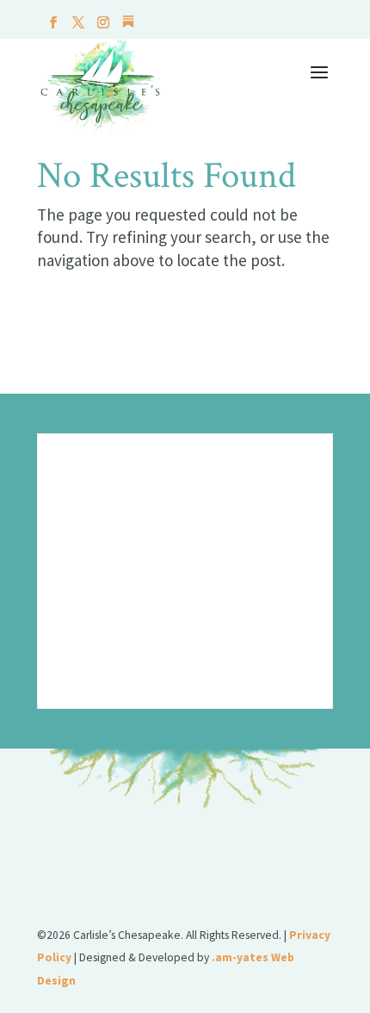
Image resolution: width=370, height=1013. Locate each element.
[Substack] (128, 26)
